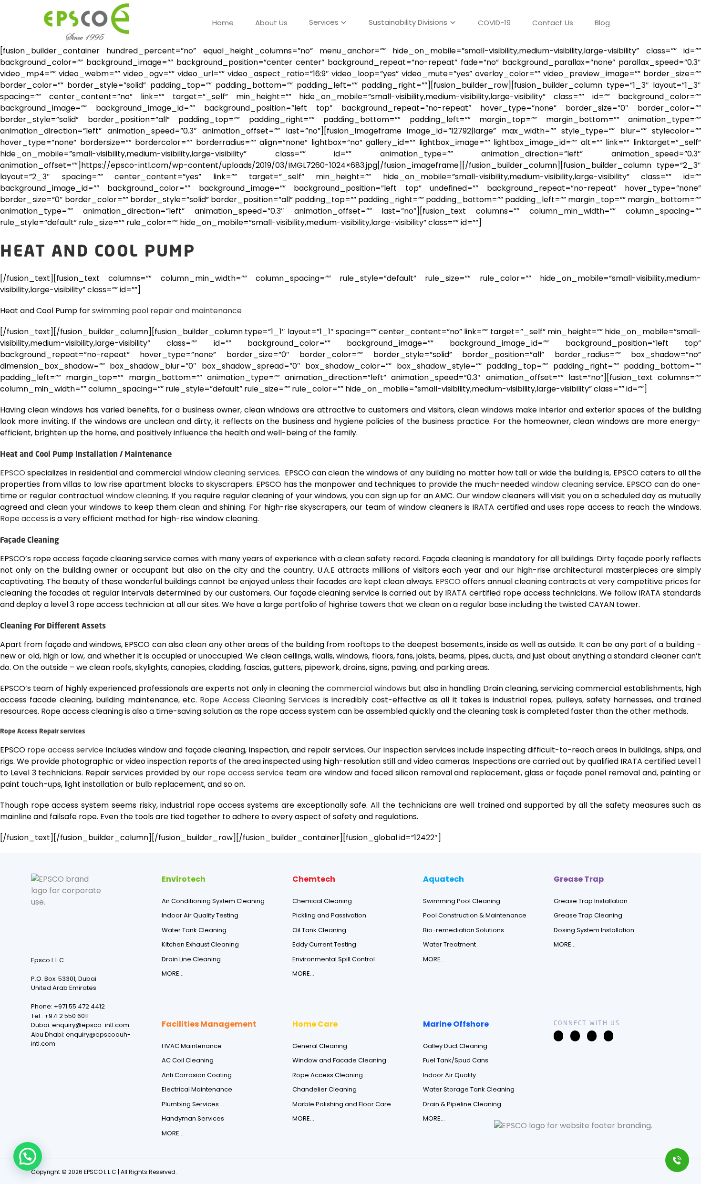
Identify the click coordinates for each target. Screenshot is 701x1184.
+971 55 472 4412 (79, 1006)
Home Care (315, 1024)
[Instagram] (575, 1035)
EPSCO (12, 472)
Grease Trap (579, 879)
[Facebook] (558, 1035)
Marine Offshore (456, 1024)
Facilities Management (209, 1024)
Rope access (24, 518)
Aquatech (443, 879)
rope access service (65, 749)
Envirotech (184, 879)
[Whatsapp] (608, 1035)
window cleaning (562, 484)
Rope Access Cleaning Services (260, 699)
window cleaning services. (232, 472)
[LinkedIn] (592, 1035)
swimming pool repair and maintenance (167, 310)
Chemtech (313, 879)
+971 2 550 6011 (66, 1015)
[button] (634, 21)
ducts (502, 655)
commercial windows (366, 688)
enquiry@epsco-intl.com (90, 1025)
